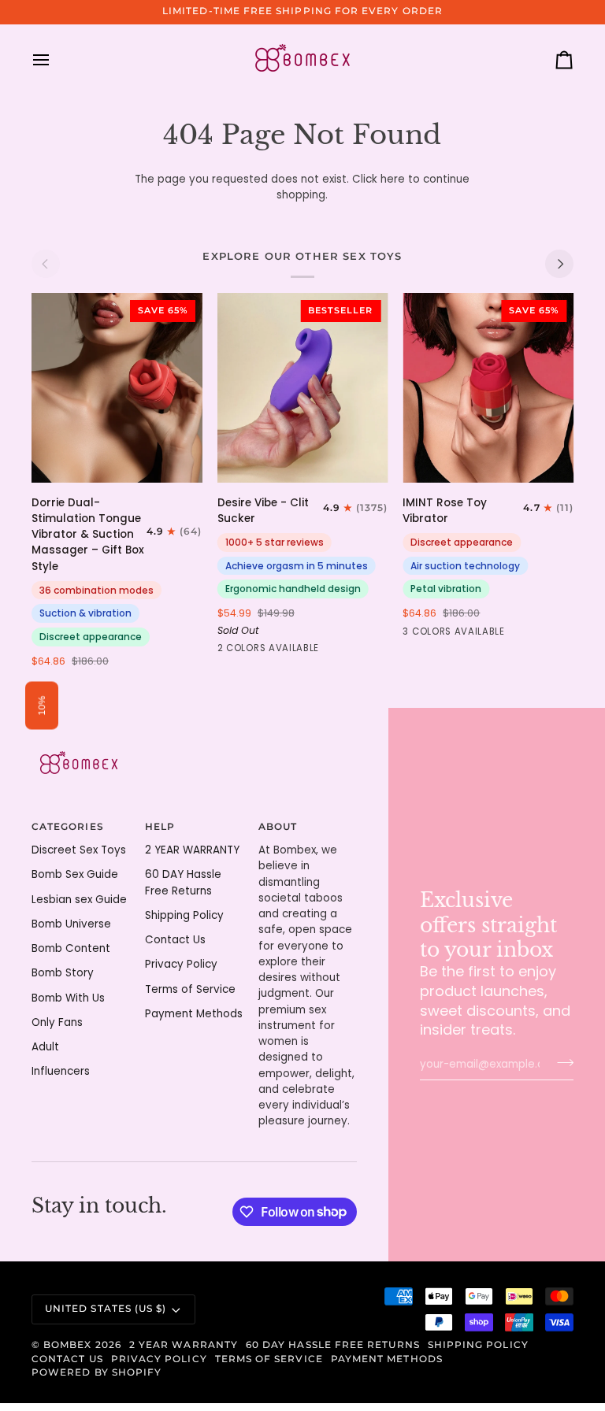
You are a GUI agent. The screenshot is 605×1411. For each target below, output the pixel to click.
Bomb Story (63, 972)
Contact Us (175, 939)
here (392, 179)
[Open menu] (55, 59)
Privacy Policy (181, 964)
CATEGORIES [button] (68, 826)
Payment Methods (194, 1013)
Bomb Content (71, 948)
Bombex (67, 1344)
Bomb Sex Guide (75, 874)
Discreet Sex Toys (79, 850)
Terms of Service (190, 989)
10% (41, 706)
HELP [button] (160, 826)
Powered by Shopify (96, 1372)
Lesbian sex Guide (79, 899)
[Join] (560, 1062)
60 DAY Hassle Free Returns (333, 1344)
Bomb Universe (71, 924)
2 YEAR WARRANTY (192, 850)
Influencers (61, 1071)
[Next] (559, 264)
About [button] (277, 826)
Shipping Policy (184, 915)
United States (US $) (105, 1308)
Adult (45, 1046)
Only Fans (57, 1022)
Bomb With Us (68, 998)
